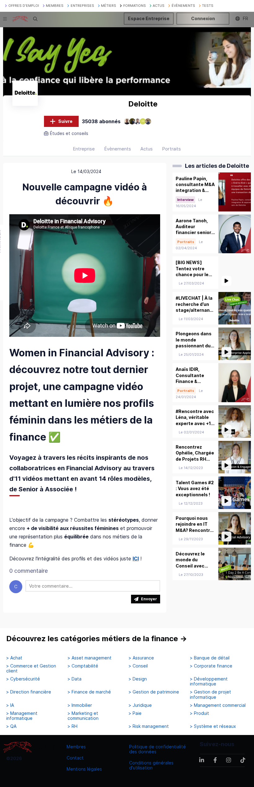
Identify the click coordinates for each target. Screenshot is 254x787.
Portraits (171, 149)
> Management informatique (21, 716)
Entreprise (84, 149)
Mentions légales (84, 769)
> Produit (199, 713)
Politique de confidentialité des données (157, 749)
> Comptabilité (83, 665)
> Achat (14, 657)
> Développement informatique (209, 681)
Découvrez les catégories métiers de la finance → (96, 638)
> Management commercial (218, 705)
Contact (75, 757)
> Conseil (138, 665)
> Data (74, 678)
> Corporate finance (211, 665)
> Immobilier (80, 705)
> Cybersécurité (23, 678)
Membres (76, 746)
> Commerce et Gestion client (31, 668)
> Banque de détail (210, 657)
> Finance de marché (89, 691)
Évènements (117, 149)
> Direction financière (28, 691)
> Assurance (141, 657)
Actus (146, 149)
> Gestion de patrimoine (154, 691)
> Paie (135, 713)
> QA (11, 726)
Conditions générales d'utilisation (151, 765)
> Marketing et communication (83, 716)
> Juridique (140, 705)
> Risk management (149, 726)
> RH (72, 726)
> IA (10, 705)
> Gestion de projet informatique (210, 694)
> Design (138, 678)
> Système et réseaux (213, 726)
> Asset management (90, 657)
